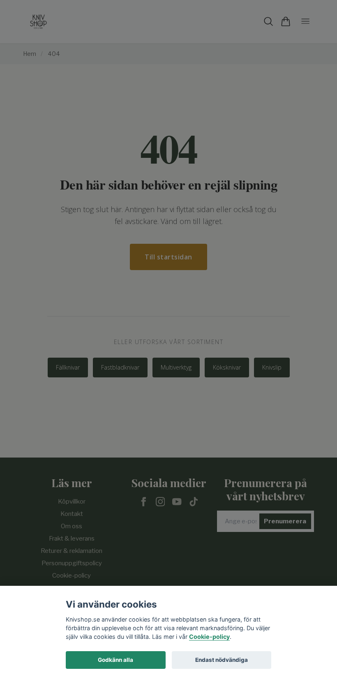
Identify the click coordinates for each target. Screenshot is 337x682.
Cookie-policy (209, 636)
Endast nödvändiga (221, 660)
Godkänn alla (115, 660)
